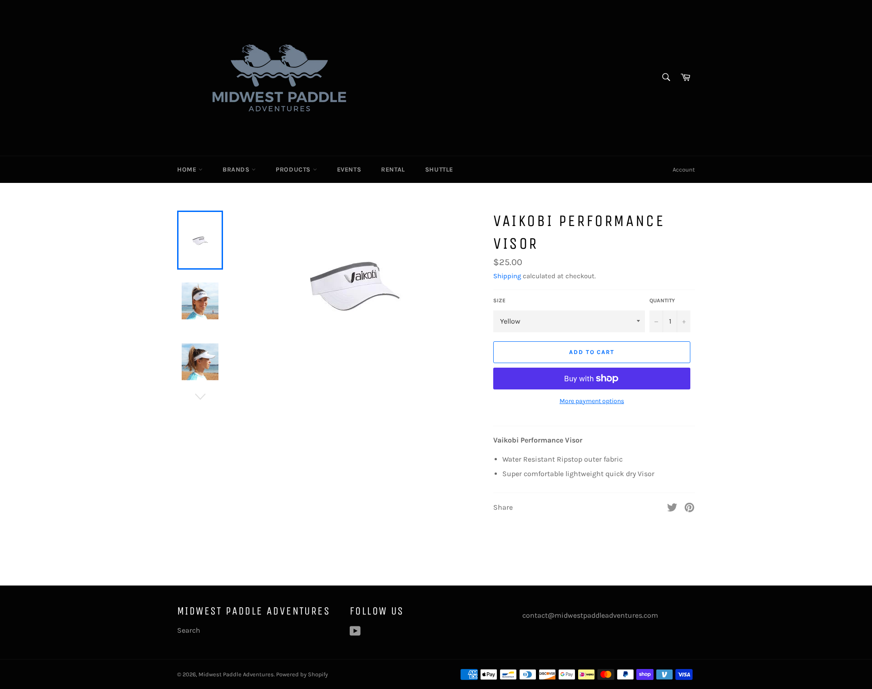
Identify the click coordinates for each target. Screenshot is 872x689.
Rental (393, 169)
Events (349, 169)
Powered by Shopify (302, 674)
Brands (237, 169)
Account (684, 169)
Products (294, 169)
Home (187, 169)
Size (499, 300)
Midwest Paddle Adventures (236, 674)
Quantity (662, 300)
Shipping (507, 276)
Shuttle (439, 169)
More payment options (592, 401)
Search (188, 630)
